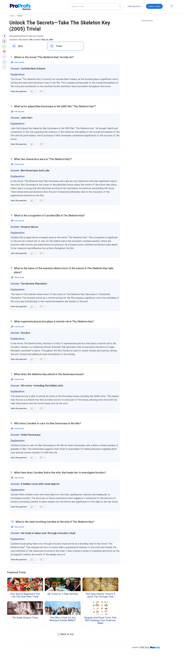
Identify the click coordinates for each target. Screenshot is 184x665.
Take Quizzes (133, 6)
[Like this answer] (33, 91)
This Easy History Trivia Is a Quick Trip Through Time (100, 595)
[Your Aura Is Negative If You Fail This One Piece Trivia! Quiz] (25, 584)
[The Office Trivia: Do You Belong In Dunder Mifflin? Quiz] (63, 608)
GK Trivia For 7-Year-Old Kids (62, 594)
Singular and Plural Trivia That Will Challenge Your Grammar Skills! (100, 620)
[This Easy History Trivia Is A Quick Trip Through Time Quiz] (100, 584)
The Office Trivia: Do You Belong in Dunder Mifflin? (63, 619)
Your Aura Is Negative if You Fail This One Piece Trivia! (25, 595)
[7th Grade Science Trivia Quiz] (25, 608)
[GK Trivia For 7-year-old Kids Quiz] (63, 584)
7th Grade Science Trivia (25, 617)
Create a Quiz (154, 6)
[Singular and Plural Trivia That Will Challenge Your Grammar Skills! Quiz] (100, 608)
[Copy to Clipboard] (5, 62)
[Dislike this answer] (42, 91)
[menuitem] (134, 7)
